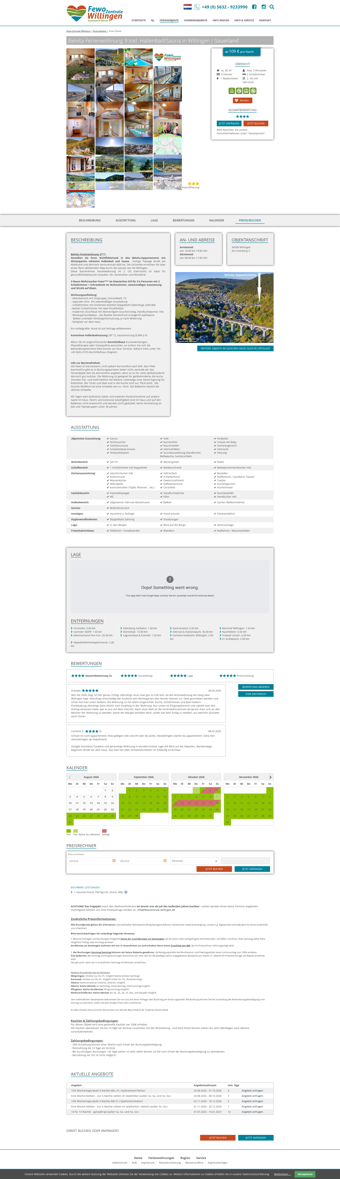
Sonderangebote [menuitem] (195, 20)
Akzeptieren (305, 1174)
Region (185, 1158)
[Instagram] (263, 7)
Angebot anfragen (252, 1090)
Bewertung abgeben (256, 687)
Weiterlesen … (282, 1174)
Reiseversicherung (170, 1162)
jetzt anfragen (229, 123)
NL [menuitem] (152, 20)
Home (138, 1158)
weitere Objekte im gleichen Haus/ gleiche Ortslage (235, 348)
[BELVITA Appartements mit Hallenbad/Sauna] (228, 307)
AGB (134, 1162)
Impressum (148, 1162)
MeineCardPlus (194, 1162)
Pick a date (114, 861)
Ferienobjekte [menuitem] (169, 20)
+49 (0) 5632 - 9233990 (225, 7)
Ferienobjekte (99, 31)
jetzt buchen (256, 123)
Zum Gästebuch (256, 694)
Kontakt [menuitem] (265, 20)
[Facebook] (254, 7)
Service (201, 1158)
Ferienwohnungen (161, 1158)
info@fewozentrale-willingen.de (156, 910)
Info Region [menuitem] (221, 20)
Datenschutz (119, 1162)
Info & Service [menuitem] (244, 20)
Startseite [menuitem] (139, 20)
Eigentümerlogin (218, 1162)
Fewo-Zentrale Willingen (78, 31)
